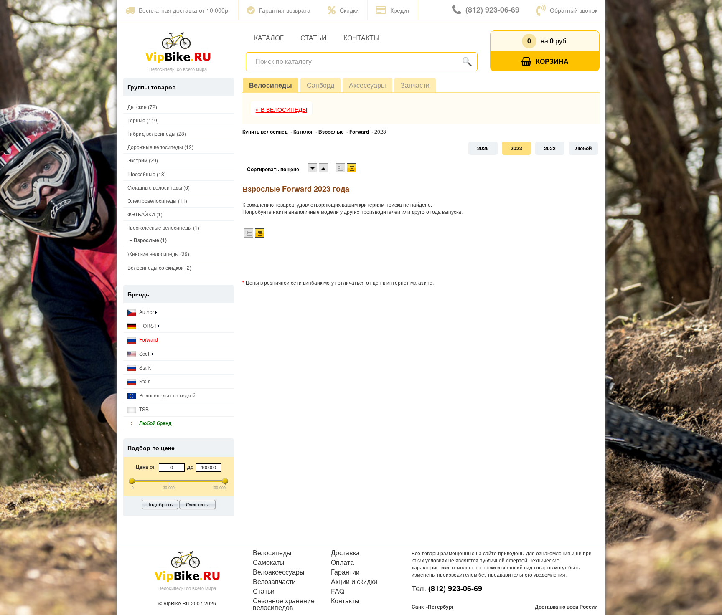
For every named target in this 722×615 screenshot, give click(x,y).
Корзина (552, 61)
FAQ (337, 591)
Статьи (313, 38)
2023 (516, 148)
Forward (148, 339)
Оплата (342, 562)
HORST (148, 325)
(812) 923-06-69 (492, 9)
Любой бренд (155, 423)
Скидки (349, 10)
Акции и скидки (354, 581)
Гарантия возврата (284, 10)
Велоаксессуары (279, 572)
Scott (145, 353)
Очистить (197, 504)
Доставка (345, 552)
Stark (144, 367)
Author (146, 311)
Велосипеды (270, 85)
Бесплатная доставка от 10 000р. (184, 10)
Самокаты (269, 562)
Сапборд (320, 85)
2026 (483, 148)
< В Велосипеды (281, 109)
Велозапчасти (274, 581)
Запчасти (415, 85)
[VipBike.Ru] (178, 47)
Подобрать (159, 504)
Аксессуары (367, 85)
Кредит (399, 10)
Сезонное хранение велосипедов (284, 604)
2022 (550, 148)
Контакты (361, 38)
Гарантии (345, 572)
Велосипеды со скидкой (167, 395)
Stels (144, 381)
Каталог (269, 38)
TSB (143, 409)
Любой (583, 148)
